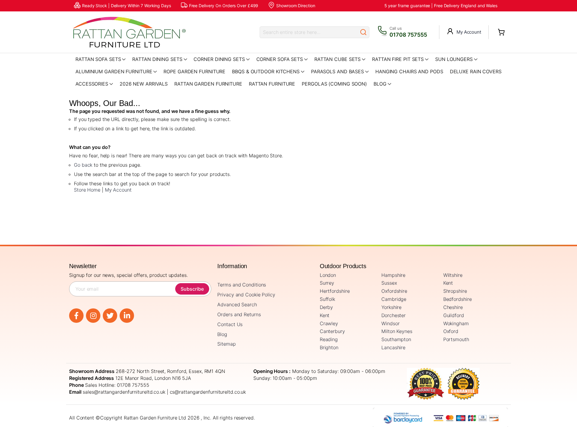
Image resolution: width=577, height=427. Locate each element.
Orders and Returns (239, 314)
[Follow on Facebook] (76, 315)
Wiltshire (453, 275)
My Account (468, 32)
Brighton (329, 347)
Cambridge (393, 299)
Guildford (453, 315)
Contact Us (230, 324)
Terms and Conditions (241, 285)
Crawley (329, 323)
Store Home (87, 190)
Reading (329, 339)
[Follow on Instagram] (93, 315)
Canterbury (332, 331)
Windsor (390, 323)
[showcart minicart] (501, 32)
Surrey (327, 283)
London (328, 275)
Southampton (396, 339)
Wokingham (456, 323)
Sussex (389, 283)
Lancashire (393, 347)
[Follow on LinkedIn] (127, 315)
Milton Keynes (396, 331)
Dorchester (393, 315)
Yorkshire (391, 307)
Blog (222, 334)
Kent (448, 283)
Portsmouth (456, 339)
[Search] (363, 32)
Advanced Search (237, 304)
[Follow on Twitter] (110, 315)
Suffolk (327, 299)
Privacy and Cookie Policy (246, 295)
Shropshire (455, 291)
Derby (326, 307)
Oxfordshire (394, 291)
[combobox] (308, 32)
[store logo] (129, 32)
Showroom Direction (295, 5)
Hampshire (393, 275)
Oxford (450, 331)
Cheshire (453, 307)
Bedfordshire (457, 299)
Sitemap (226, 344)
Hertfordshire (335, 291)
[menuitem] (382, 84)
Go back (83, 165)
